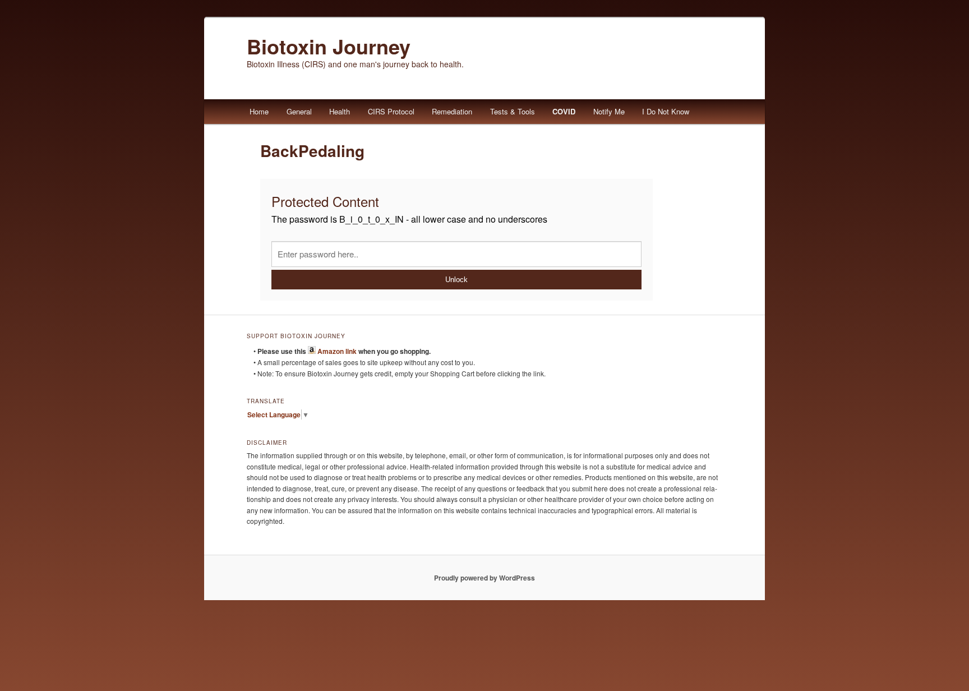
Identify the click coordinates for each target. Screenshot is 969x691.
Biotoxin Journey (328, 46)
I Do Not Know (665, 111)
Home (259, 111)
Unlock (456, 279)
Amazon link (336, 351)
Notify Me (609, 111)
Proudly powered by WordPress (484, 578)
